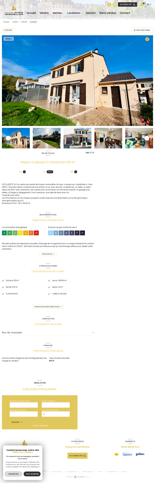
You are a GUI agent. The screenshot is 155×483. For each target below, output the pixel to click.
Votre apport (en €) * (18, 410)
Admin (100, 472)
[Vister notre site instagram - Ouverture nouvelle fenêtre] (114, 4)
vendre (44, 12)
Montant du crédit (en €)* (20, 401)
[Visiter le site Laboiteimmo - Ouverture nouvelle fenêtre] (81, 477)
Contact (125, 12)
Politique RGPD (112, 472)
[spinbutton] (56, 414)
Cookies (124, 471)
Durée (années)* (48, 401)
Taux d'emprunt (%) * (50, 410)
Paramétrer (13, 474)
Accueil (31, 12)
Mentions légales (87, 472)
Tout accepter (32, 474)
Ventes (57, 12)
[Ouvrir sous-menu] (62, 13)
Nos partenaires (72, 472)
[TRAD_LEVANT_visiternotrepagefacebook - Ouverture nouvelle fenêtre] (109, 4)
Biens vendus (108, 12)
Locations (73, 12)
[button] (146, 138)
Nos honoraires (57, 472)
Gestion (91, 12)
